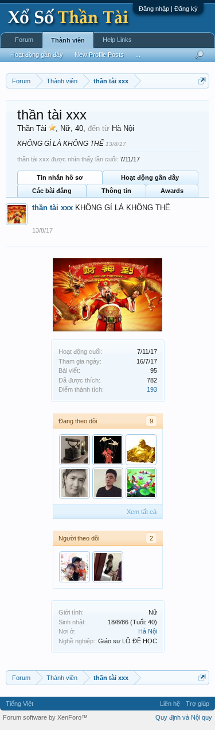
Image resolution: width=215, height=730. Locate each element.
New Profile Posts (99, 54)
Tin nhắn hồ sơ (60, 177)
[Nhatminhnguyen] (74, 449)
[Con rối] (107, 449)
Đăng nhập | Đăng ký (168, 8)
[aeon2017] (141, 483)
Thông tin (116, 190)
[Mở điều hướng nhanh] (202, 80)
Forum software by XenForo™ (45, 717)
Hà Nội (147, 631)
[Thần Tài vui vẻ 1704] (141, 449)
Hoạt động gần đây (150, 177)
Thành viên (68, 40)
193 (152, 389)
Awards (172, 190)
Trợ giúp (197, 703)
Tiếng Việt (19, 703)
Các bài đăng (52, 190)
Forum (24, 39)
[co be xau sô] (107, 566)
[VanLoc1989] (107, 483)
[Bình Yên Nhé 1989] (74, 483)
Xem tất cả (142, 511)
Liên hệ (170, 703)
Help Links (117, 39)
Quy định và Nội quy (183, 717)
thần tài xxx (52, 207)
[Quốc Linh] (74, 566)
